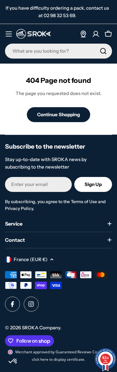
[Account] (96, 34)
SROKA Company (41, 328)
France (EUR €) (30, 259)
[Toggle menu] (8, 34)
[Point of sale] (83, 34)
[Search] (103, 51)
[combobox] (58, 51)
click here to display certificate (58, 359)
